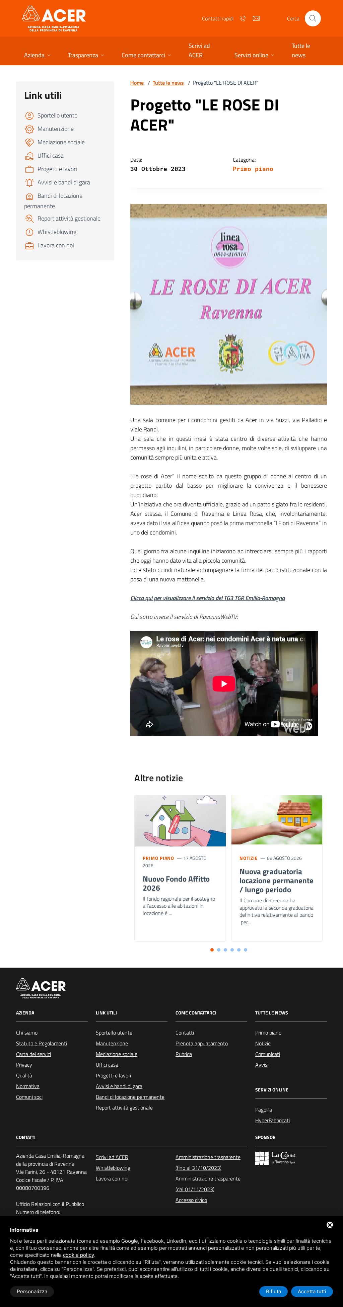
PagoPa (263, 1110)
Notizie (248, 858)
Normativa (28, 1086)
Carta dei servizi (33, 1054)
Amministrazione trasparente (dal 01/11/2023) (208, 1183)
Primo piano (253, 169)
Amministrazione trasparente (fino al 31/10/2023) (208, 1162)
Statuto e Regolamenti (41, 1043)
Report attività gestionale (124, 1108)
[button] (38, 55)
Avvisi (261, 1065)
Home (137, 83)
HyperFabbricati (272, 1120)
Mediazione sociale (116, 1054)
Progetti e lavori (113, 1075)
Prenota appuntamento (202, 1043)
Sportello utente (114, 1033)
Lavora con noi (112, 1178)
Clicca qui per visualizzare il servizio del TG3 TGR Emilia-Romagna (207, 597)
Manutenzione (112, 1043)
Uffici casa (107, 1065)
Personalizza (32, 1291)
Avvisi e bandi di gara (119, 1086)
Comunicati (267, 1054)
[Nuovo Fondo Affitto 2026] (180, 822)
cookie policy (78, 1255)
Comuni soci (29, 1097)
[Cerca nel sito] (313, 18)
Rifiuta (273, 1291)
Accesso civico (191, 1200)
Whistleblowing (113, 1168)
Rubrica (184, 1054)
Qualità (24, 1075)
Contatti (185, 1033)
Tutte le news (168, 83)
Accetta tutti (312, 1291)
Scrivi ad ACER (112, 1157)
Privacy (24, 1065)
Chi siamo (27, 1033)
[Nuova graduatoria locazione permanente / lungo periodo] (277, 819)
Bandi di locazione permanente (130, 1097)
